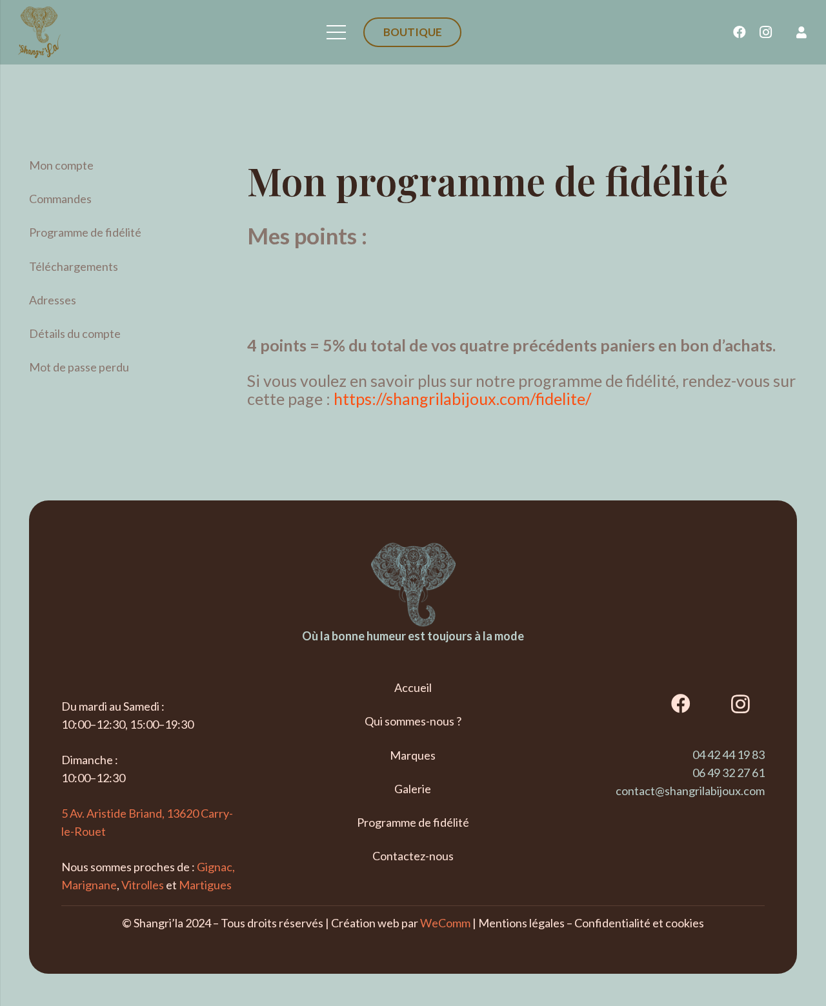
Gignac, (216, 867)
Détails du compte (75, 333)
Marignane (89, 885)
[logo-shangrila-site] (39, 32)
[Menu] (336, 32)
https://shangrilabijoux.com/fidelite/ (462, 398)
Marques (413, 755)
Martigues (205, 885)
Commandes (60, 199)
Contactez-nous (413, 856)
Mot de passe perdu (79, 367)
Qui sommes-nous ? (413, 721)
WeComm (445, 923)
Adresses (52, 300)
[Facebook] (739, 32)
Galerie (412, 789)
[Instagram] (765, 32)
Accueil (413, 687)
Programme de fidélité (85, 232)
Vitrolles (142, 885)
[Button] (801, 32)
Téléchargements (73, 266)
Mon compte (61, 165)
